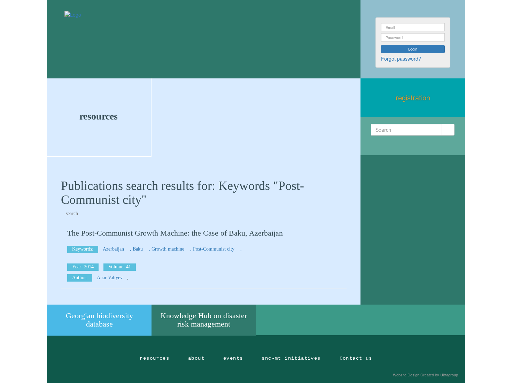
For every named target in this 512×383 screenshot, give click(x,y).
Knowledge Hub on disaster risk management (204, 319)
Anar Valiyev (110, 277)
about (196, 358)
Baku (138, 249)
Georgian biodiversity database (99, 319)
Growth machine (169, 249)
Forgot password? (401, 58)
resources (98, 116)
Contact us (356, 358)
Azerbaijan (114, 249)
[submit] (448, 130)
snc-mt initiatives (291, 358)
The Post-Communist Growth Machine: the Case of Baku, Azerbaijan (175, 233)
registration (413, 97)
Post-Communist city (214, 249)
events (233, 358)
